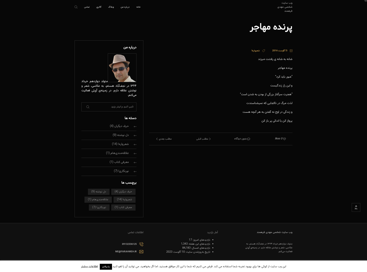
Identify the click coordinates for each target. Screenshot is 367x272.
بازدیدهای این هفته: (199, 244)
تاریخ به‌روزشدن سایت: (197, 252)
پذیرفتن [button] (106, 267)
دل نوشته (123, 135)
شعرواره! (123, 144)
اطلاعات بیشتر (89, 267)
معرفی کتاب (121, 162)
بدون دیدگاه (240, 139)
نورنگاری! (123, 171)
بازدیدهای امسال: (200, 248)
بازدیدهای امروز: (201, 240)
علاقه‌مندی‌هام (119, 153)
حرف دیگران (121, 126)
